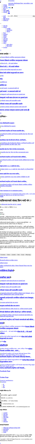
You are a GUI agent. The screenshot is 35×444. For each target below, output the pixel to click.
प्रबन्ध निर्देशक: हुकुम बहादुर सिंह (12, 436)
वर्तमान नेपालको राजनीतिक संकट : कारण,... (16, 349)
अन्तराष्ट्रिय (9, 30)
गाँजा (1, 79)
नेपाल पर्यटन (9, 44)
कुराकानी (5, 34)
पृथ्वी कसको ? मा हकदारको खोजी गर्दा (10, 91)
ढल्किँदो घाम (3, 85)
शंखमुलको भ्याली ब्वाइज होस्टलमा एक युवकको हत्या (14, 97)
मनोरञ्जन (5, 421)
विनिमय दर (5, 20)
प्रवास (4, 37)
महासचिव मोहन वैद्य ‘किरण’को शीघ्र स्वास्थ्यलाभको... (12, 149)
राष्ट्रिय (8, 31)
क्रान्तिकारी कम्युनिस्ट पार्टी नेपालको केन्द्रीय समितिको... (13, 156)
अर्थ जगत (5, 7)
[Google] (4, 387)
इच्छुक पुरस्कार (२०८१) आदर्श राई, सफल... (10, 166)
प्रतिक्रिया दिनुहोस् (6, 270)
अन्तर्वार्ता (5, 413)
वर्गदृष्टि (1, 196)
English (5, 47)
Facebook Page (5, 371)
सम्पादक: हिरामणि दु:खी (25, 436)
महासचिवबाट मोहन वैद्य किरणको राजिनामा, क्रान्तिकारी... (13, 140)
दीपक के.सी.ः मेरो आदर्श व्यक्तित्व (9, 66)
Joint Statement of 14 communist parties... (11, 190)
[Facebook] (3, 384)
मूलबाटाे (19, 204)
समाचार (5, 5)
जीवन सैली (5, 10)
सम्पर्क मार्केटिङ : (4, 401)
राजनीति (5, 6)
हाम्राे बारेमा (4, 16)
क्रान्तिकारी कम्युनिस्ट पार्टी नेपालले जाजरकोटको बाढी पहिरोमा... (17, 319)
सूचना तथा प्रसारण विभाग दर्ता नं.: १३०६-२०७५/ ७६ (12, 435)
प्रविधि (5, 41)
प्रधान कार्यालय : (4, 395)
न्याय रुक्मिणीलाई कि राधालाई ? (7, 123)
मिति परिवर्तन (6, 19)
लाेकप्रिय (3, 345)
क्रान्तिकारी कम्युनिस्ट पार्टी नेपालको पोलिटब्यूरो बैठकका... (15, 356)
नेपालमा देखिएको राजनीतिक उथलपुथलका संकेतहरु (14, 60)
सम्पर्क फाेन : (3, 398)
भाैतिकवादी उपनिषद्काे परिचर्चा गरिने (11, 428)
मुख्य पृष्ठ (5, 25)
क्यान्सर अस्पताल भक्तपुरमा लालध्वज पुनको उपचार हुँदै (14, 110)
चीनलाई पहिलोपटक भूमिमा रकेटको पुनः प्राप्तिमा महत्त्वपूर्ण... (16, 312)
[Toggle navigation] (0, 23)
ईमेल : (1, 403)
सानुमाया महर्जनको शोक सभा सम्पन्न (10, 305)
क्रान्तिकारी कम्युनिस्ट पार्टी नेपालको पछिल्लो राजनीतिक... (13, 181)
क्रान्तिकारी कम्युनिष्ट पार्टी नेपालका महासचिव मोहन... (12, 130)
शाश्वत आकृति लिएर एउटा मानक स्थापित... (10, 173)
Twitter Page (4, 377)
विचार (4, 9)
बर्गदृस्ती (5, 12)
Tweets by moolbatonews (6, 380)
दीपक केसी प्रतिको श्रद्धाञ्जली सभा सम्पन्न (11, 72)
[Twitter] (3, 386)
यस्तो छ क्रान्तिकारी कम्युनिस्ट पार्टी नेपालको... (12, 368)
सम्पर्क (4, 432)
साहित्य (5, 36)
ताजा (1, 323)
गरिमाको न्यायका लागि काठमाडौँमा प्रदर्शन (11, 104)
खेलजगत (5, 40)
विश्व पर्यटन (9, 46)
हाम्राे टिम (5, 430)
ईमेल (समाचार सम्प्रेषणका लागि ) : (8, 406)
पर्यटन (4, 43)
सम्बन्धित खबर (5, 277)
